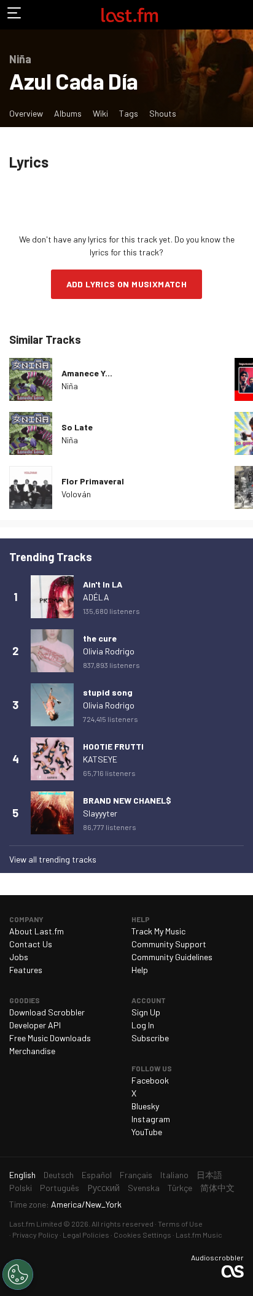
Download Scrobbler (47, 1012)
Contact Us (30, 944)
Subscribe (150, 1038)
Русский (103, 1187)
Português (59, 1187)
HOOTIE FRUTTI (113, 746)
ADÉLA (96, 597)
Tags (128, 113)
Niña (69, 386)
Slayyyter (100, 813)
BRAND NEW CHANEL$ (127, 800)
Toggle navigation (14, 14)
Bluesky (145, 1106)
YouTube (146, 1132)
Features (25, 969)
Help (139, 969)
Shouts (162, 113)
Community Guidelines (171, 957)
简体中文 (217, 1187)
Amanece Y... (86, 373)
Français (136, 1175)
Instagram (150, 1119)
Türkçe (180, 1187)
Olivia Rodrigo (108, 651)
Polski (20, 1187)
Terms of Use (180, 1223)
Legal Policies (86, 1234)
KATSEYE (100, 759)
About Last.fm (36, 931)
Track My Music (158, 931)
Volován (76, 494)
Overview (26, 113)
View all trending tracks (52, 859)
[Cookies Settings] (17, 1274)
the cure (100, 638)
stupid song (108, 692)
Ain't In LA (102, 584)
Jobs (18, 957)
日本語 (209, 1175)
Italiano (174, 1175)
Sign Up (145, 1012)
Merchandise (32, 1051)
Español (97, 1175)
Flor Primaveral (92, 481)
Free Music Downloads (50, 1038)
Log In (142, 1025)
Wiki (100, 113)
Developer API (35, 1025)
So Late (77, 427)
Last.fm (129, 14)
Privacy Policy (35, 1234)
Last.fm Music (199, 1234)
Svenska (144, 1187)
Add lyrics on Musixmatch (126, 284)
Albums (68, 113)
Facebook (150, 1080)
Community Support (168, 944)
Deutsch (59, 1175)
